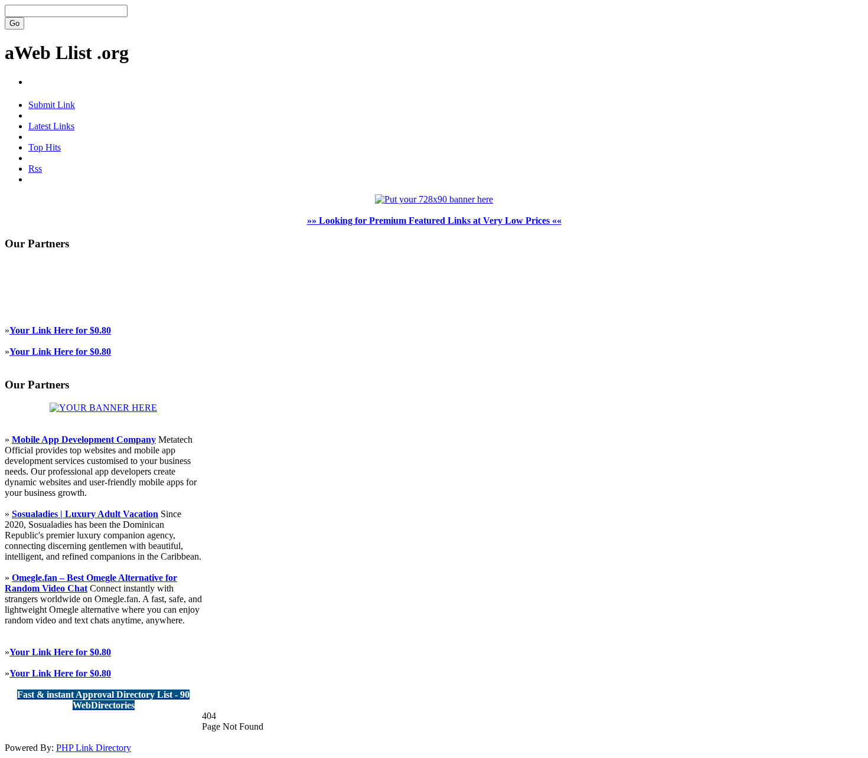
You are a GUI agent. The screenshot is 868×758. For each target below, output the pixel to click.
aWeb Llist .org (67, 52)
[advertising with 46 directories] (103, 408)
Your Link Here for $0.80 (60, 330)
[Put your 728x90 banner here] (434, 199)
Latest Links (51, 126)
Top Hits (44, 147)
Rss (35, 169)
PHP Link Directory (93, 748)
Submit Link (51, 105)
